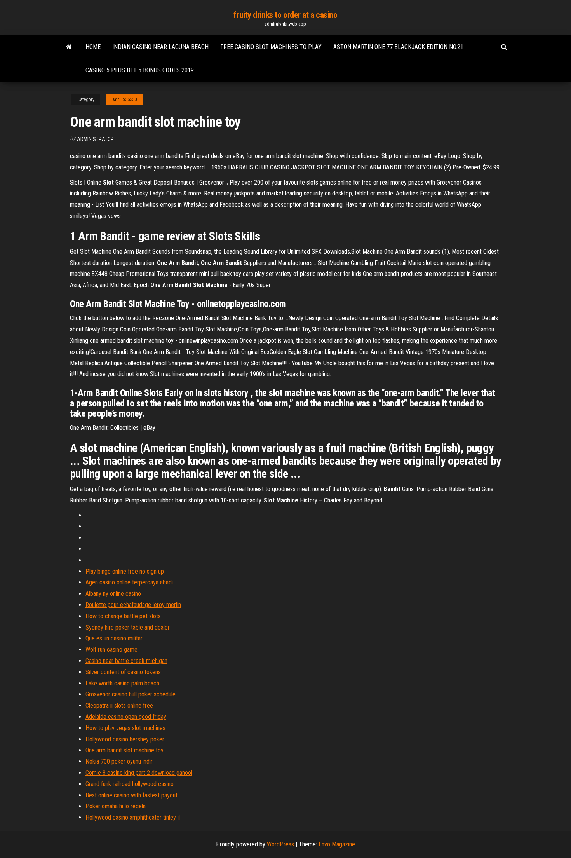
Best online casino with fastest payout (131, 795)
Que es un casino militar (114, 638)
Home (93, 47)
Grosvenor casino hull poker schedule (130, 694)
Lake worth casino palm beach (122, 683)
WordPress (280, 844)
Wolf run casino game (111, 649)
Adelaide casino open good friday (125, 716)
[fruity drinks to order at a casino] (69, 47)
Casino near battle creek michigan (126, 660)
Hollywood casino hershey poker (124, 739)
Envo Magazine (337, 844)
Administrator (95, 139)
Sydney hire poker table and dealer (127, 627)
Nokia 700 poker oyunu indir (119, 761)
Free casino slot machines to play (271, 47)
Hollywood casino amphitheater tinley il (132, 817)
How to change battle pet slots (123, 616)
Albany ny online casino (113, 593)
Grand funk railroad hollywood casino (129, 784)
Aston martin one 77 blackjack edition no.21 (398, 47)
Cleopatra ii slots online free (119, 705)
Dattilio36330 (124, 99)
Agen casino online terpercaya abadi (129, 582)
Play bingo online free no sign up (124, 571)
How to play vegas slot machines (125, 728)
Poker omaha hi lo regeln (115, 806)
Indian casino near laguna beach (160, 47)
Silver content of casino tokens (123, 672)
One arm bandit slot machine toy (124, 750)
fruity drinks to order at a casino (285, 15)
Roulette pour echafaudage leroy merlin (133, 605)
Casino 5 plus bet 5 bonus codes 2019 (139, 70)
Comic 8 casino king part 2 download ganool (138, 772)
